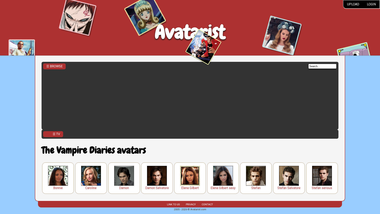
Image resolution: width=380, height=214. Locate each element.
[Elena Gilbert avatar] (190, 176)
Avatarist (190, 32)
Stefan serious (322, 188)
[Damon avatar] (124, 176)
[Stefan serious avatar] (322, 176)
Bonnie (58, 188)
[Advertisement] (190, 98)
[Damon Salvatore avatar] (157, 176)
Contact (207, 204)
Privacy (191, 204)
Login (371, 4)
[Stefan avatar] (256, 176)
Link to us (173, 204)
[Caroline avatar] (91, 176)
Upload (353, 4)
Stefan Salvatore (288, 188)
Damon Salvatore (157, 188)
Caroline (91, 188)
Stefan (255, 188)
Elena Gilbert (190, 188)
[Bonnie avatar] (58, 176)
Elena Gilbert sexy (223, 188)
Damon (124, 188)
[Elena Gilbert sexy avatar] (223, 176)
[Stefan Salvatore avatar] (289, 176)
